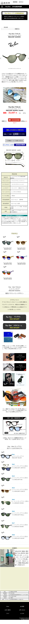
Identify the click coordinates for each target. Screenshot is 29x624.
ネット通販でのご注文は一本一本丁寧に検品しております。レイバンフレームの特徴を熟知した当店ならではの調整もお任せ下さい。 (14, 410)
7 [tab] (17, 68)
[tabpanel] (14, 58)
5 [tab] (14, 68)
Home (7, 606)
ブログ (7, 613)
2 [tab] (10, 68)
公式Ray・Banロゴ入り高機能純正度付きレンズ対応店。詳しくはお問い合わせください (14, 438)
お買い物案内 (8, 610)
